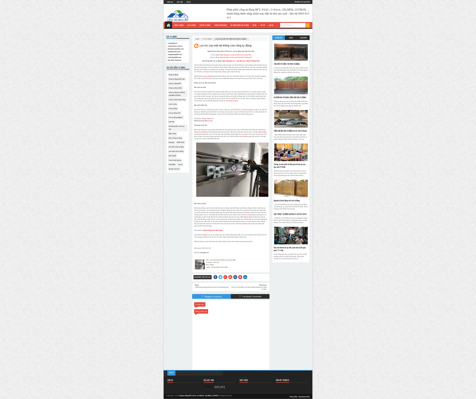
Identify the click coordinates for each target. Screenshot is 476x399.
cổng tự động (233, 101)
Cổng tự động (215, 267)
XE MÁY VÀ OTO (174, 169)
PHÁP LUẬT (180, 142)
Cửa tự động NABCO (176, 117)
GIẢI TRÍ (171, 122)
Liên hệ (271, 25)
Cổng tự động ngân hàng (177, 99)
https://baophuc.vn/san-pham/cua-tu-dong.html (235, 55)
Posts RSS (293, 397)
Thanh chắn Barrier (175, 160)
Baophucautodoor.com (176, 49)
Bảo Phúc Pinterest (174, 60)
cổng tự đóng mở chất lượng (212, 230)
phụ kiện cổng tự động (176, 147)
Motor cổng (172, 133)
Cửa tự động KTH (174, 113)
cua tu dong (173, 104)
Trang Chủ (170, 2)
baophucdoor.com (174, 52)
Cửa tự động (207, 39)
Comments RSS (304, 397)
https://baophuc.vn (228, 61)
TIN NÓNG (172, 164)
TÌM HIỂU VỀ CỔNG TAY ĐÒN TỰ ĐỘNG (287, 63)
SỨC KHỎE (172, 156)
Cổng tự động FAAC (175, 88)
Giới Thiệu (180, 2)
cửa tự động (220, 69)
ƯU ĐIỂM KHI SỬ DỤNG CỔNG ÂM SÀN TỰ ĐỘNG (290, 97)
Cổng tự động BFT (175, 83)
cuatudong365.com (174, 57)
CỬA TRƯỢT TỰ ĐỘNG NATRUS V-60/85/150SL (290, 214)
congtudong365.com (175, 54)
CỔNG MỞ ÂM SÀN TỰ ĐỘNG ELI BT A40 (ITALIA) (290, 130)
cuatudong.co (172, 43)
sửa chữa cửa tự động (176, 151)
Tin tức (180, 164)
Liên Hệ (189, 2)
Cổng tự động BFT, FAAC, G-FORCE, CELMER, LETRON (198, 396)
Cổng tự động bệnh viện (177, 79)
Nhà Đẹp (171, 142)
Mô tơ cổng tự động (175, 138)
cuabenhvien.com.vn (175, 46)
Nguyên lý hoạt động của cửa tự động (287, 200)
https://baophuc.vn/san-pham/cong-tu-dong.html (236, 57)
